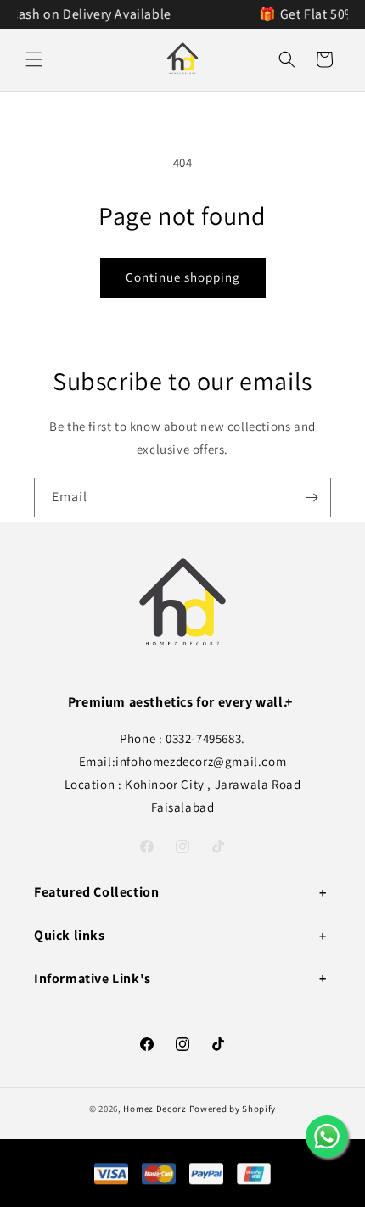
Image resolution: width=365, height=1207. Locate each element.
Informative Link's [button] (92, 978)
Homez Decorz (154, 1109)
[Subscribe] (311, 497)
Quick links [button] (69, 935)
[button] (34, 59)
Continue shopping (183, 277)
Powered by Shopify (233, 1109)
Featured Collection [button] (96, 892)
